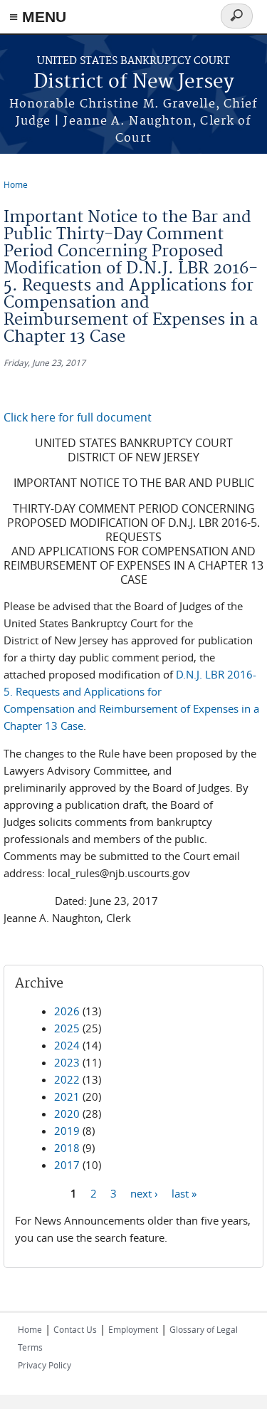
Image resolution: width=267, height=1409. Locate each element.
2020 (67, 1113)
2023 (67, 1062)
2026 (67, 1011)
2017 (67, 1165)
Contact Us (75, 1329)
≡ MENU (37, 17)
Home (16, 184)
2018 (67, 1148)
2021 (67, 1096)
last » (184, 1192)
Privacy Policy (44, 1365)
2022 (67, 1079)
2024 (67, 1045)
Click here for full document (78, 417)
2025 (67, 1028)
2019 (67, 1130)
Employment (133, 1329)
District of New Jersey (133, 82)
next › (144, 1192)
